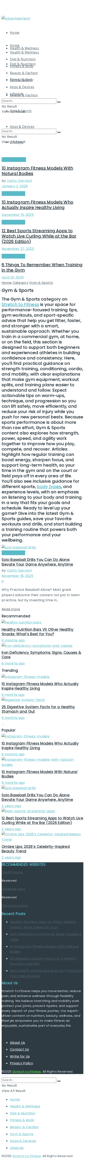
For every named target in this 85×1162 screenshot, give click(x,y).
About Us (17, 1042)
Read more (11, 609)
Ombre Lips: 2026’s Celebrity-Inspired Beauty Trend (36, 849)
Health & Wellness (24, 48)
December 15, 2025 (18, 214)
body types (49, 486)
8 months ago (13, 663)
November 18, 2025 (17, 575)
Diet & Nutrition (23, 59)
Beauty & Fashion (24, 95)
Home (14, 32)
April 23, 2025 (13, 277)
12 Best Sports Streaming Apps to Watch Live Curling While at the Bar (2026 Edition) (39, 236)
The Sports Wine (15, 905)
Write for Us (20, 1056)
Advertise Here (13, 889)
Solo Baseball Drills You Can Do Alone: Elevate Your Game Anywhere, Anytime (37, 562)
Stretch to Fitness (20, 304)
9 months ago (13, 694)
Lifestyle (17, 93)
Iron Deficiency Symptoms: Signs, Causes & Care (41, 655)
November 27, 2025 (18, 248)
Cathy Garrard (19, 180)
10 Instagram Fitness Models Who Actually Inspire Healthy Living (37, 204)
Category (20, 282)
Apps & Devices (22, 87)
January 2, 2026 (15, 186)
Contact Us (19, 1049)
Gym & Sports (21, 80)
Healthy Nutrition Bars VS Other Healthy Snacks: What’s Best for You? (38, 632)
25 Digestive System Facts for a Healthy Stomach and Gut (38, 709)
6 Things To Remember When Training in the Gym (42, 267)
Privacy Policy (21, 1063)
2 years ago (11, 806)
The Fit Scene (12, 872)
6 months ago (13, 640)
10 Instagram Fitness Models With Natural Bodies (37, 170)
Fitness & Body (21, 66)
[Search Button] (58, 102)
